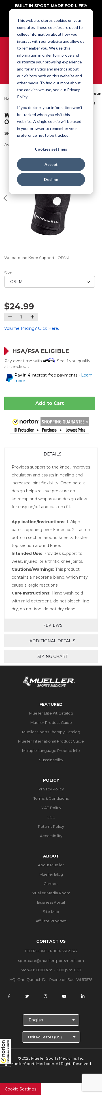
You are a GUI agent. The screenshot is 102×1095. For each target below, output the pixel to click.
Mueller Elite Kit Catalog (51, 713)
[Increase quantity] (32, 317)
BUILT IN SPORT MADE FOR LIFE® (51, 5)
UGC (51, 817)
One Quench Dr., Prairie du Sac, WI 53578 (55, 979)
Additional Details (52, 641)
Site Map (51, 911)
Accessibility (51, 835)
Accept (51, 164)
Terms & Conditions (51, 798)
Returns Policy (51, 826)
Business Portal (51, 902)
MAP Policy (51, 807)
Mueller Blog (51, 874)
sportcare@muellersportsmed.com (51, 960)
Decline (51, 179)
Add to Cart (49, 403)
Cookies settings (51, 149)
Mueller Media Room (51, 893)
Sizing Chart (52, 656)
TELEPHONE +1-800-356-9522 (51, 951)
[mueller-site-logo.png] (48, 681)
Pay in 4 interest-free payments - (53, 378)
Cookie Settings (20, 1089)
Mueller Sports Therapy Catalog (51, 732)
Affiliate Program (51, 921)
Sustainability (51, 760)
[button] (5, 1052)
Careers (51, 883)
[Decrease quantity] (10, 317)
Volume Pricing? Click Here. (31, 328)
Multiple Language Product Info (51, 750)
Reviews (52, 625)
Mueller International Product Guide (51, 741)
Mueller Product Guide (51, 722)
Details (52, 454)
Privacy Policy (51, 789)
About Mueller (51, 865)
